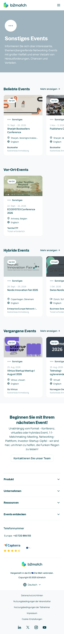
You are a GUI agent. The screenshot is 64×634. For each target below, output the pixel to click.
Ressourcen (11, 502)
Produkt (9, 479)
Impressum (32, 613)
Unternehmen (12, 491)
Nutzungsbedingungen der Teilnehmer (32, 607)
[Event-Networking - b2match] (15, 5)
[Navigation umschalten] (58, 5)
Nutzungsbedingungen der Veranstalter (32, 601)
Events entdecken (15, 514)
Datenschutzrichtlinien (32, 595)
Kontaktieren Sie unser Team (32, 458)
